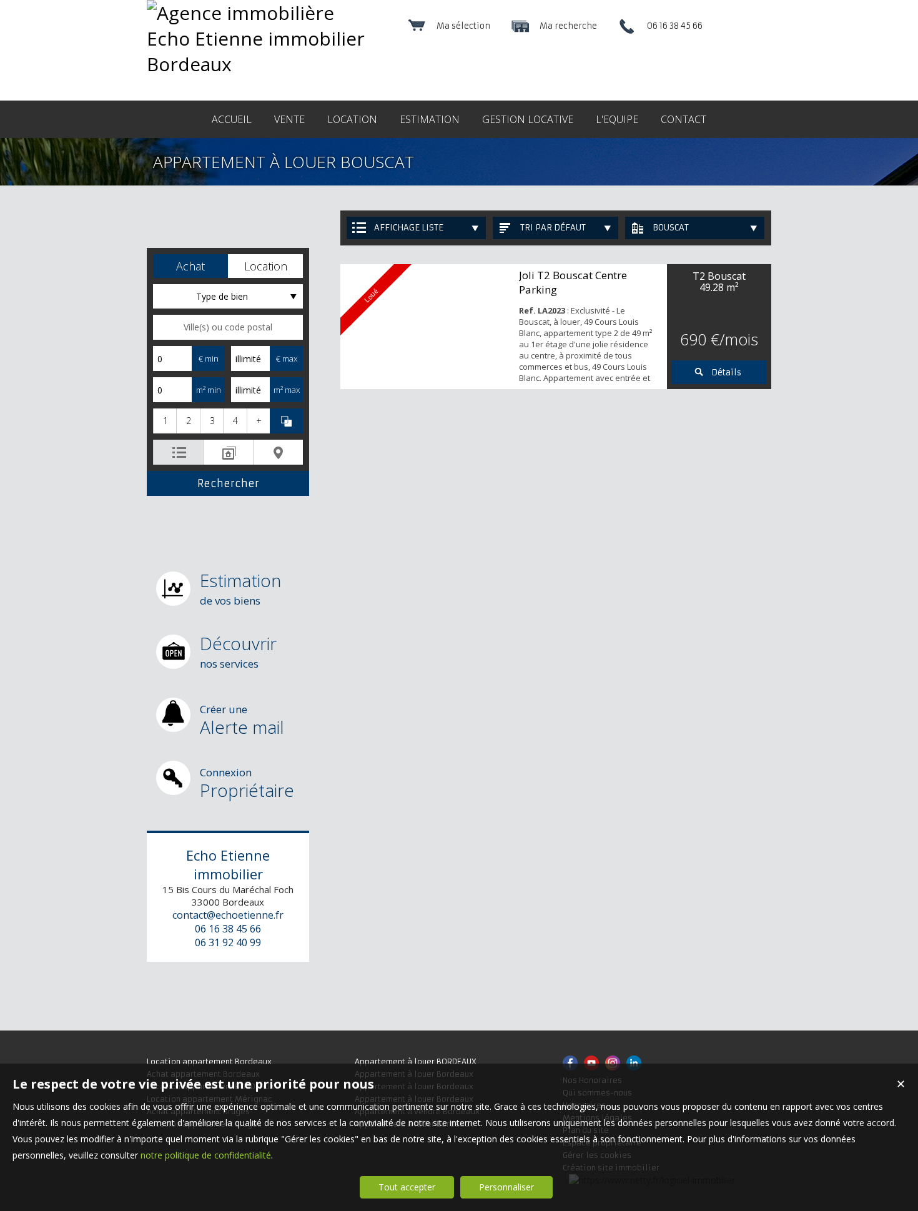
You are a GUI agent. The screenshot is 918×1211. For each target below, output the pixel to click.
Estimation (240, 588)
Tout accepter (406, 1187)
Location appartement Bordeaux (209, 1061)
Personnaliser (506, 1187)
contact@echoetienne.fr (228, 915)
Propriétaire (247, 783)
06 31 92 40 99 (228, 942)
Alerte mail (242, 720)
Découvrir (238, 651)
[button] (190, 266)
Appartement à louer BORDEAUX (415, 1061)
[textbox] (228, 327)
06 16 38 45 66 (228, 929)
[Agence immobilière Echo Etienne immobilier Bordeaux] (261, 64)
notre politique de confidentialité (206, 1155)
